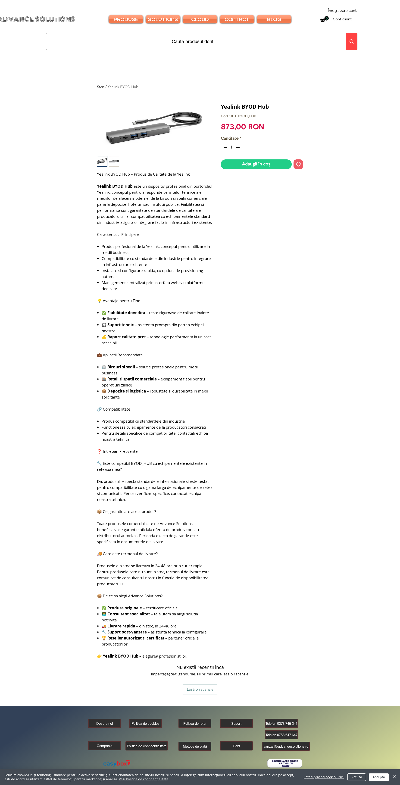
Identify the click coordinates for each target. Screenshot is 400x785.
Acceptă (379, 777)
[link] (324, 19)
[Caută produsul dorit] (351, 41)
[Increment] (238, 147)
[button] (104, 745)
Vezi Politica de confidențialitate (143, 779)
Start (100, 87)
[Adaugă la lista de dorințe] (298, 164)
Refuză (356, 777)
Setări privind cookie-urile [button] (324, 777)
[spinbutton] (231, 147)
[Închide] (394, 777)
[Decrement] (225, 147)
